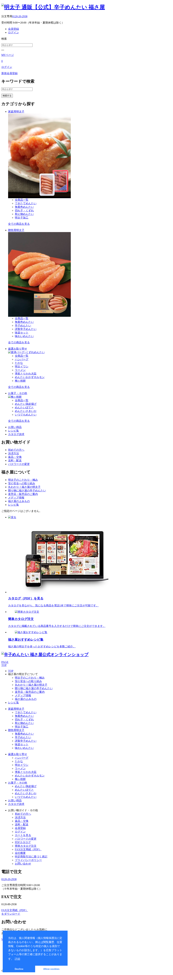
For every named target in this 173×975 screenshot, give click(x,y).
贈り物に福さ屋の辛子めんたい (27, 490)
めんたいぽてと (24, 407)
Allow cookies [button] (51, 969)
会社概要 (20, 853)
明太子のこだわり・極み (23, 479)
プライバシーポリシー (28, 860)
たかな (19, 362)
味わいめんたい (24, 336)
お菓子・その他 (17, 393)
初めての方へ (16, 449)
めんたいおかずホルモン (30, 377)
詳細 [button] (17, 958)
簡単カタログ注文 (25, 845)
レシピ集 (13, 430)
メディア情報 (16, 497)
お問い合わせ (23, 863)
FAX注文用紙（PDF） (28, 849)
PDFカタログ (23, 842)
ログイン (13, 32)
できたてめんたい (25, 203)
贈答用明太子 (16, 230)
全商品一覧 (21, 199)
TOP (10, 670)
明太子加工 (21, 217)
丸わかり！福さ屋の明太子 (24, 486)
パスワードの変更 (19, 464)
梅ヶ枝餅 (20, 380)
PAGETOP (4, 664)
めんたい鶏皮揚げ (25, 403)
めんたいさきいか (25, 411)
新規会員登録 (9, 73)
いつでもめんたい (25, 414)
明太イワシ (21, 366)
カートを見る (23, 835)
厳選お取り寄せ (17, 348)
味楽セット (21, 332)
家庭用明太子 (16, 111)
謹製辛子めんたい (25, 329)
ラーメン (20, 370)
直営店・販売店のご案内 (23, 494)
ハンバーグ (21, 359)
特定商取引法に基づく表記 (31, 856)
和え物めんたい (24, 214)
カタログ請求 (16, 434)
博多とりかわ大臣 (25, 373)
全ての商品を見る (19, 223)
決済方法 (13, 453)
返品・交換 (15, 456)
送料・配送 (15, 460)
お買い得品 (15, 427)
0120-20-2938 (19, 16)
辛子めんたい (23, 325)
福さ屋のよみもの (19, 501)
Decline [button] (19, 969)
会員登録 (13, 28)
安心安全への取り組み (21, 483)
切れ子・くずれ (24, 210)
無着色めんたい (24, 206)
